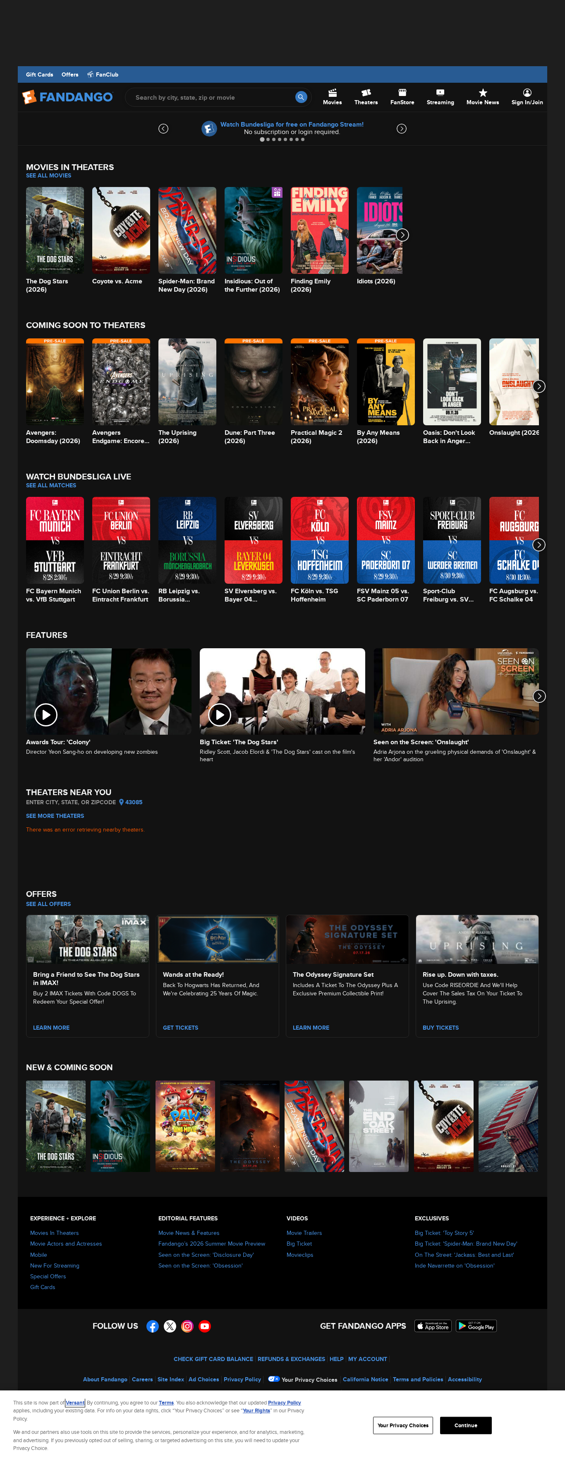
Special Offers (48, 1276)
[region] (282, 1426)
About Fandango (105, 1379)
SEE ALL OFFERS (48, 904)
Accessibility (465, 1379)
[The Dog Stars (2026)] (56, 1126)
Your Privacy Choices (310, 1379)
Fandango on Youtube (205, 1326)
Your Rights (256, 1410)
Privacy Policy (242, 1379)
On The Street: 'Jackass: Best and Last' (464, 1255)
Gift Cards (39, 74)
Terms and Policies (418, 1379)
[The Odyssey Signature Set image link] (347, 938)
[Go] (301, 97)
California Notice (365, 1379)
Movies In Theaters (54, 1233)
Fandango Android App (476, 1326)
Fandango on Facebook (152, 1326)
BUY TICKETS (441, 1027)
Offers (70, 74)
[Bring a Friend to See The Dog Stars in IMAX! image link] (87, 938)
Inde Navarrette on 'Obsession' (455, 1265)
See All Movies (48, 175)
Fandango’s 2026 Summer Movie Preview (211, 1243)
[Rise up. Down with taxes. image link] (477, 938)
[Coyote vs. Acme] (444, 1126)
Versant (75, 1403)
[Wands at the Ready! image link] (217, 938)
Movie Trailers (304, 1233)
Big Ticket (299, 1243)
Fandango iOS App (433, 1326)
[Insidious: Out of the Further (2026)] (121, 1126)
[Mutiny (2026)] (509, 1126)
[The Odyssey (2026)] (250, 1126)
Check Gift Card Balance (213, 1359)
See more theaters (55, 816)
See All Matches (51, 485)
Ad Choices (204, 1379)
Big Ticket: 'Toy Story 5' (444, 1233)
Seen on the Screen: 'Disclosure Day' (206, 1255)
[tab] (262, 139)
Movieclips (300, 1255)
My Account (367, 1359)
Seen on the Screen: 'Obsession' (200, 1265)
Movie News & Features (189, 1233)
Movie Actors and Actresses (66, 1243)
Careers (142, 1379)
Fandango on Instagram (187, 1326)
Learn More (51, 1027)
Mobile (38, 1255)
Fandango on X (170, 1326)
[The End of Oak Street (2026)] (379, 1126)
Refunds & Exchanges (291, 1359)
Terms (166, 1403)
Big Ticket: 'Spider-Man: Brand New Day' (466, 1243)
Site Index (171, 1379)
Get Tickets (180, 1027)
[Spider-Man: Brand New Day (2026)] (315, 1126)
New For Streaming (54, 1265)
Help (337, 1359)
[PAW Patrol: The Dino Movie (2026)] (186, 1126)
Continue (466, 1425)
